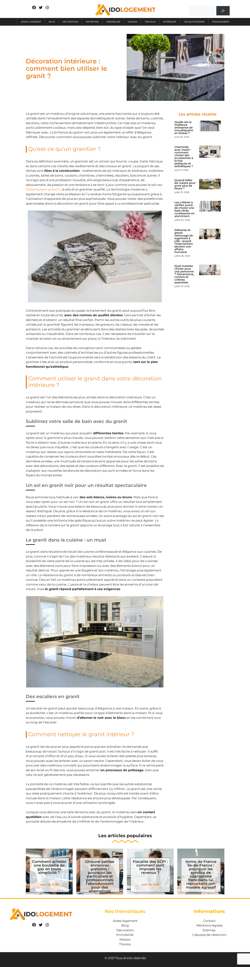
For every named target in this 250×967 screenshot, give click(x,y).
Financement (220, 21)
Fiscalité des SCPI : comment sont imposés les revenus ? (150, 867)
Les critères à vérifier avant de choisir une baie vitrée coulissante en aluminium (184, 209)
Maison (132, 21)
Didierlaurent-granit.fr (43, 189)
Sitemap (209, 930)
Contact (209, 921)
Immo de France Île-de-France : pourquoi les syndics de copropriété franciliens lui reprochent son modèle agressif (200, 874)
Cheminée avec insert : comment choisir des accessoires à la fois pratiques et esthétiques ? (183, 156)
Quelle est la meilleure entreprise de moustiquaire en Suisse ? (183, 127)
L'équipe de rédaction (209, 935)
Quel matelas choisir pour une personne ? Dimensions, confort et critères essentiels (184, 274)
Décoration (70, 21)
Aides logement (31, 21)
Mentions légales (209, 925)
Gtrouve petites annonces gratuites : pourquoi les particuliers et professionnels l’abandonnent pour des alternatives (99, 876)
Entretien (92, 21)
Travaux (150, 21)
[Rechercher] (223, 10)
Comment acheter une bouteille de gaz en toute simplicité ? (49, 867)
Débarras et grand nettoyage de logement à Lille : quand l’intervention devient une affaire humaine (183, 241)
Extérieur (169, 21)
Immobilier (113, 21)
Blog (52, 21)
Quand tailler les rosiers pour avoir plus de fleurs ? (185, 184)
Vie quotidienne (194, 21)
